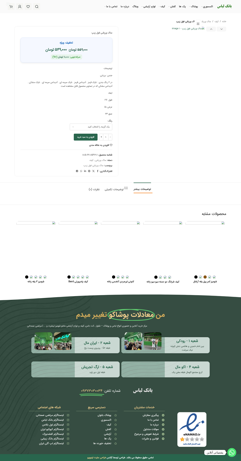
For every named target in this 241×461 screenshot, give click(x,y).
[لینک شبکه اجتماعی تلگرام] (77, 171)
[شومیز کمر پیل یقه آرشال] (205, 247)
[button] (221, 29)
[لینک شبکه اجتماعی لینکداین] (85, 171)
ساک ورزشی (205, 21)
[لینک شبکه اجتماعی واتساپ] (81, 171)
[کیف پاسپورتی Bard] (78, 247)
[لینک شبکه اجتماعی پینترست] (89, 171)
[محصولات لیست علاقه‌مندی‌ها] (28, 6)
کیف (217, 21)
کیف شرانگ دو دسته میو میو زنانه (163, 282)
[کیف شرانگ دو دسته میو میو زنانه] (162, 247)
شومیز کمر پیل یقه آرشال (205, 281)
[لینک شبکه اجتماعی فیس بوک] (98, 171)
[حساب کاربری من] (19, 6)
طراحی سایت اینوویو (96, 457)
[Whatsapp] (231, 452)
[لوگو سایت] (224, 6)
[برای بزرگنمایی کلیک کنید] (198, 24)
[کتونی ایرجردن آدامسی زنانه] (120, 247)
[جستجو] (36, 6)
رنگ (110, 121)
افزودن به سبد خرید (85, 137)
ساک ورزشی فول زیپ (93, 165)
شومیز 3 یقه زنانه (36, 281)
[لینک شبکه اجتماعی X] (93, 171)
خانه (224, 21)
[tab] (142, 188)
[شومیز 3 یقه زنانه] (35, 247)
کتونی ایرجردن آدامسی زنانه (120, 281)
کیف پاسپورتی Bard (78, 281)
